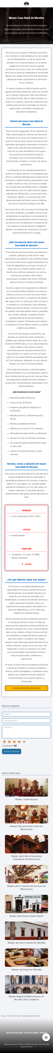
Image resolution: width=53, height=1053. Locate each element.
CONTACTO (43, 1033)
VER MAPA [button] (28, 564)
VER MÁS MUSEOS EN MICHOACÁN (26, 688)
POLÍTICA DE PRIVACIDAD (14, 1033)
